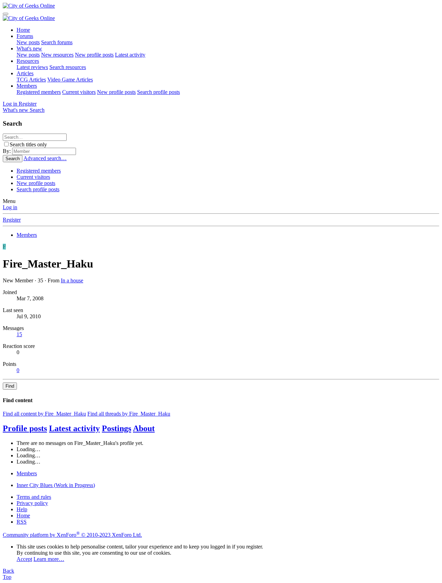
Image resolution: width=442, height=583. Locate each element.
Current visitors (79, 92)
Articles (25, 73)
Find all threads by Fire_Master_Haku (128, 414)
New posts (28, 42)
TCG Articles (31, 79)
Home (23, 30)
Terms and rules (34, 497)
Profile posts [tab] (25, 428)
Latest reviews (32, 67)
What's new (29, 48)
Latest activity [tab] (74, 428)
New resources (57, 55)
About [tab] (144, 428)
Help (22, 509)
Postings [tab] (116, 428)
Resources (28, 61)
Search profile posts (158, 92)
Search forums (57, 42)
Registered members (39, 92)
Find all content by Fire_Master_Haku (44, 414)
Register (12, 220)
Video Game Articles (70, 79)
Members (27, 86)
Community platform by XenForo (72, 535)
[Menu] (5, 14)
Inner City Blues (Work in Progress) (56, 485)
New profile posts (94, 55)
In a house (72, 280)
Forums (25, 36)
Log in (10, 207)
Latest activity (130, 55)
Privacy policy (32, 503)
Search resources (67, 67)
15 (19, 334)
